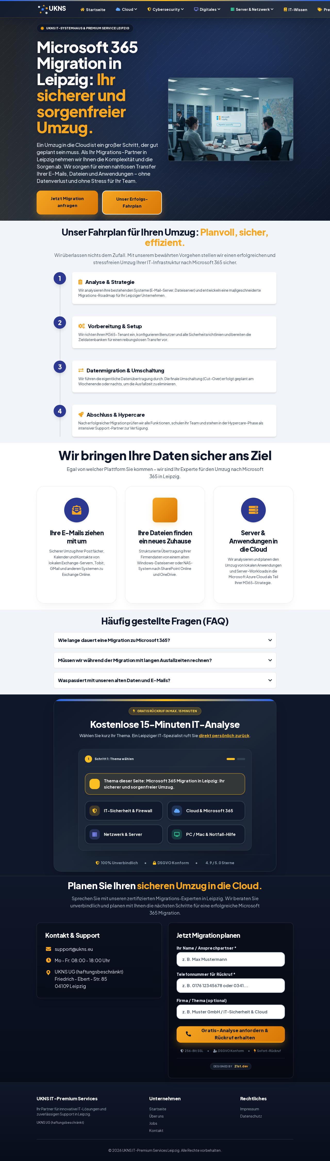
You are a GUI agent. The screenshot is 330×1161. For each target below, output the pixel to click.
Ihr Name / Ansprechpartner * (206, 947)
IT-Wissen (297, 9)
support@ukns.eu (74, 949)
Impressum (249, 1108)
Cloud (127, 9)
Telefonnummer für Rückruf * (206, 974)
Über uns (156, 1116)
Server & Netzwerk (253, 9)
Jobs (153, 1123)
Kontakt (156, 1130)
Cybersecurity (166, 9)
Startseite (95, 9)
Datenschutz (251, 1116)
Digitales (208, 9)
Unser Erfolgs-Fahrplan (132, 202)
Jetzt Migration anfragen (67, 202)
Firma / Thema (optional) (202, 1000)
